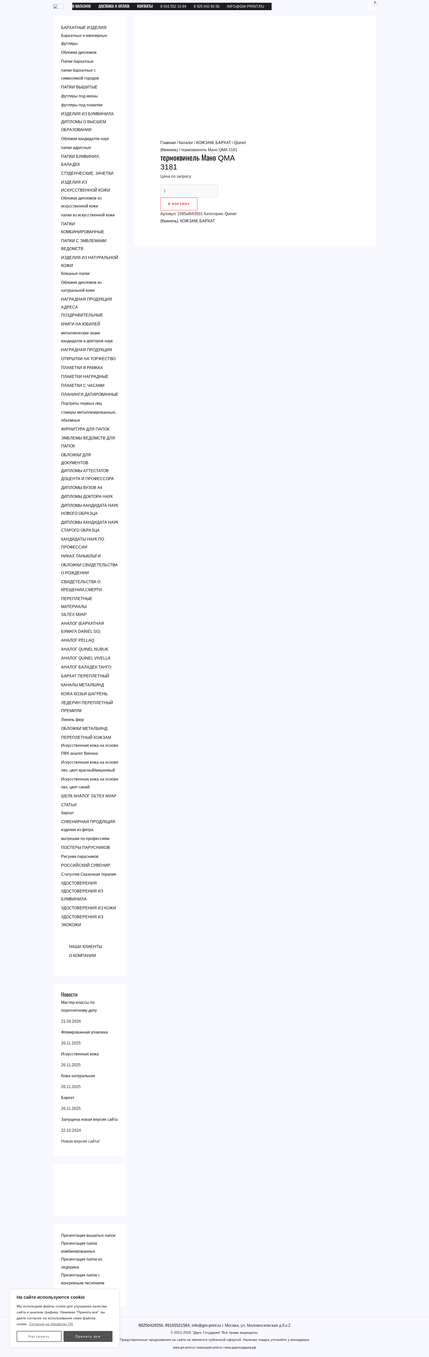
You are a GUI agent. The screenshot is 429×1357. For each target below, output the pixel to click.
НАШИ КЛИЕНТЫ (85, 947)
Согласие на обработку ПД (51, 1324)
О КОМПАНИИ (82, 955)
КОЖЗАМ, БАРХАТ (213, 143)
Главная (168, 143)
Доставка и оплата (114, 6)
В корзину (179, 204)
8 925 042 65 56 (206, 6)
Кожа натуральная (78, 1076)
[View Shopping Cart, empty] (370, 6)
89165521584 (177, 1325)
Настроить (39, 1336)
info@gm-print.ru (245, 6)
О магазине (81, 6)
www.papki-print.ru (209, 1347)
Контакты (145, 6)
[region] (64, 1318)
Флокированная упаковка (84, 1032)
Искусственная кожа (80, 1054)
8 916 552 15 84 (173, 6)
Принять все (88, 1336)
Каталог (186, 143)
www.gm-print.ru (184, 1347)
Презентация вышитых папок (88, 1235)
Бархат (67, 1098)
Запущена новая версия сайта (89, 1119)
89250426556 (151, 1325)
